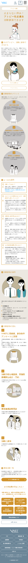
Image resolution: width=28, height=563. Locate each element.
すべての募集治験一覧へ (14, 479)
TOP (7, 536)
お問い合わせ (14, 522)
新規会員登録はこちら (14, 517)
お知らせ (14, 551)
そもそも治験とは (14, 82)
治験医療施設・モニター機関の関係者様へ (14, 547)
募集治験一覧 (21, 536)
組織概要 (7, 539)
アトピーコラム (14, 87)
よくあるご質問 (21, 543)
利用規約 (21, 539)
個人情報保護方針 (7, 543)
